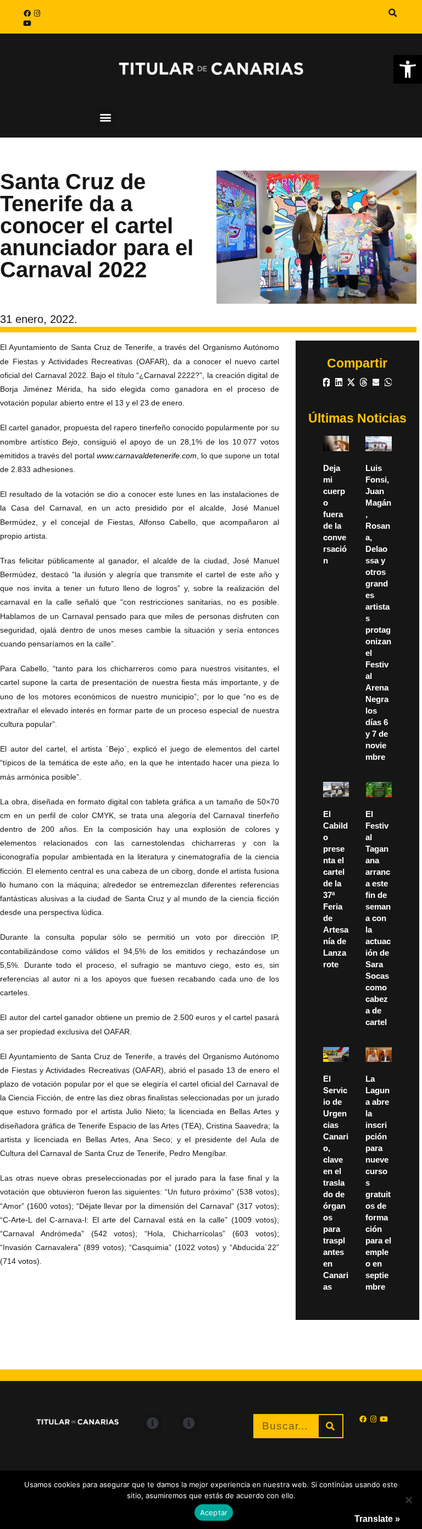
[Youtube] (27, 23)
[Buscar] (330, 1426)
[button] (407, 69)
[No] (408, 1499)
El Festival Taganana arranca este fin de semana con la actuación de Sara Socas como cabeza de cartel (378, 918)
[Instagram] (37, 13)
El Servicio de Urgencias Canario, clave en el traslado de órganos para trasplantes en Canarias (335, 1182)
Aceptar (214, 1512)
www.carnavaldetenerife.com (147, 455)
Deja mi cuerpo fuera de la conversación (335, 514)
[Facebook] (27, 13)
